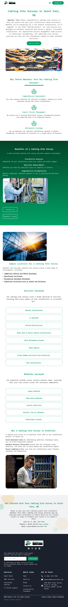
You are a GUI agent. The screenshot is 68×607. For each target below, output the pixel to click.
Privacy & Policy (47, 597)
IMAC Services (9, 579)
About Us (26, 579)
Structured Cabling (8, 583)
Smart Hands (8, 576)
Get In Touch (34, 43)
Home (24, 576)
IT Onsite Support (11, 588)
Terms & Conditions (58, 597)
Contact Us (58, 3)
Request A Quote (10, 216)
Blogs (25, 582)
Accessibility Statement (28, 590)
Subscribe (33, 558)
